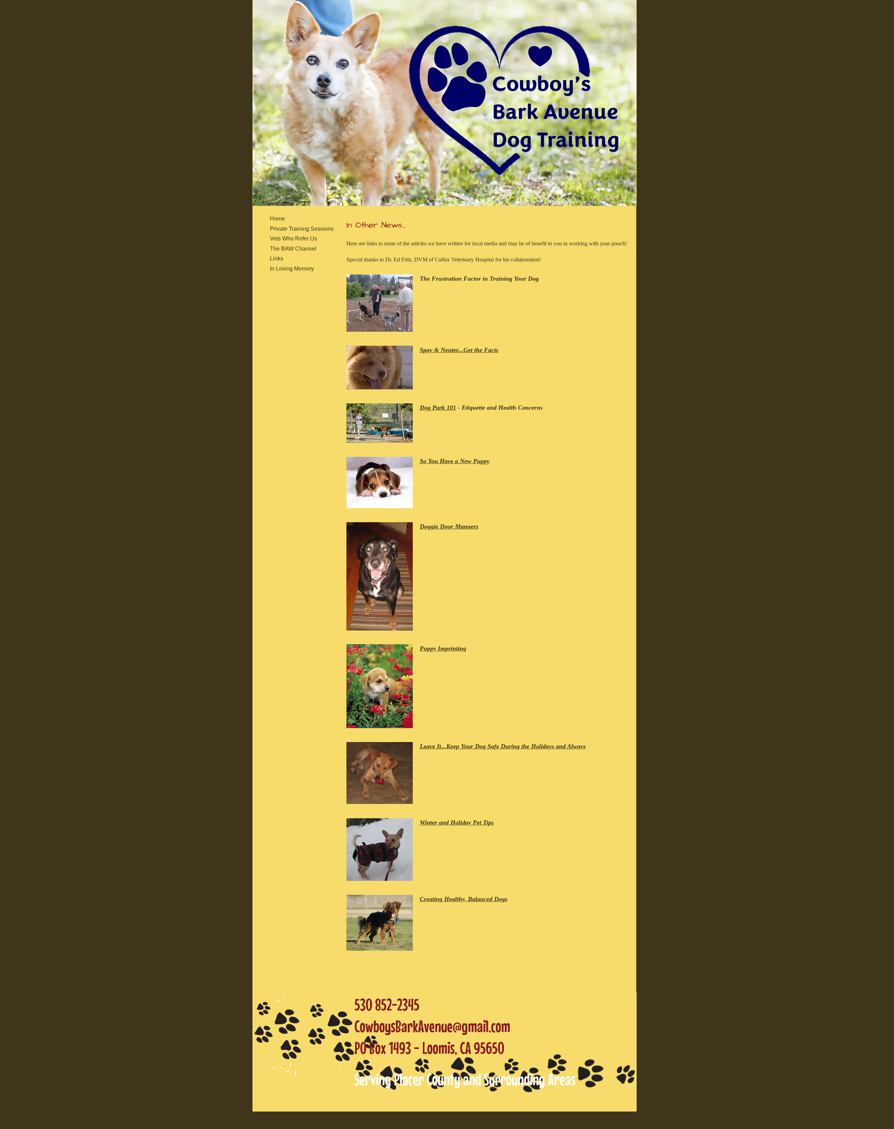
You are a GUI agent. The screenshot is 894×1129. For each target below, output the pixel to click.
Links (276, 258)
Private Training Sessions (302, 229)
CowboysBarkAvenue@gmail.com (432, 1026)
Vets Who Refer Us (293, 239)
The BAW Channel (293, 249)
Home (277, 219)
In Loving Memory (292, 269)
